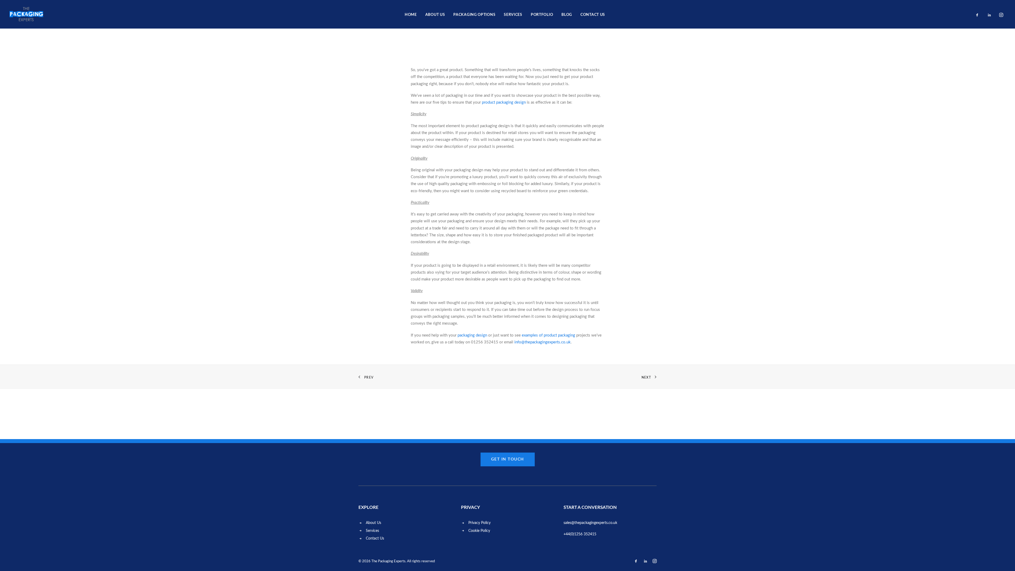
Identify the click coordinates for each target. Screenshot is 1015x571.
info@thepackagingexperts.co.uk (542, 342)
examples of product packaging (548, 335)
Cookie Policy (479, 531)
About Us (435, 15)
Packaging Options (474, 15)
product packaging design (504, 102)
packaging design (472, 335)
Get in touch (507, 459)
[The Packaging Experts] (26, 14)
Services (513, 15)
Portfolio (542, 15)
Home (411, 15)
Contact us (592, 15)
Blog (566, 15)
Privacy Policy (479, 523)
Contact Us (375, 538)
